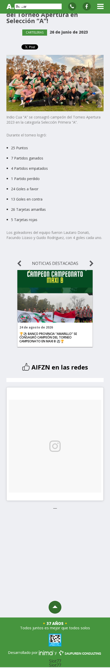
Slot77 (55, 661)
